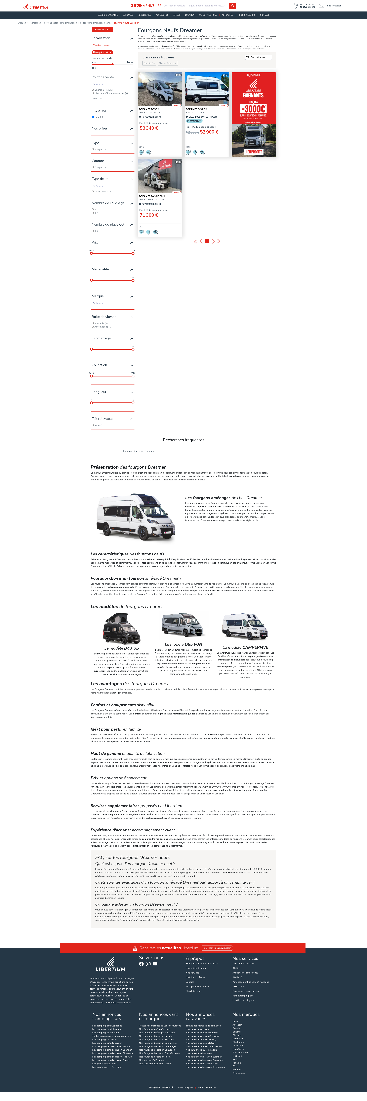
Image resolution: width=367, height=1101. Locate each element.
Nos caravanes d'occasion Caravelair (204, 1060)
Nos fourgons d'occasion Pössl (154, 1057)
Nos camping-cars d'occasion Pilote (110, 1060)
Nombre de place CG (108, 224)
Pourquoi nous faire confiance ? (202, 963)
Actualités (227, 15)
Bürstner (237, 1035)
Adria (235, 1021)
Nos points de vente (196, 968)
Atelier (176, 15)
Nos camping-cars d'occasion (107, 1043)
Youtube (155, 964)
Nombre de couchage (108, 203)
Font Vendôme (240, 1052)
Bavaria (236, 1028)
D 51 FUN (197, 109)
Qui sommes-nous (208, 15)
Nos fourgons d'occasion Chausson (157, 1050)
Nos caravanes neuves (197, 1029)
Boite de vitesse (104, 316)
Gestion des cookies (207, 1087)
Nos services (144, 15)
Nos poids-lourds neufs (104, 1064)
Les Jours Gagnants (108, 15)
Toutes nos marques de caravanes (203, 1026)
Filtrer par (99, 110)
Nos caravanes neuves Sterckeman (204, 1046)
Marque (98, 296)
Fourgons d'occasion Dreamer (138, 451)
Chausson (238, 1045)
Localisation (101, 38)
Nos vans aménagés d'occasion (155, 1064)
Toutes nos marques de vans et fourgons (160, 1026)
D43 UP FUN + (153, 196)
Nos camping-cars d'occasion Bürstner (112, 1050)
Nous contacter (333, 5)
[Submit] (232, 6)
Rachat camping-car (243, 995)
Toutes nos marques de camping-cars (111, 1036)
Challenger (238, 1042)
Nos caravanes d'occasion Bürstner (204, 1057)
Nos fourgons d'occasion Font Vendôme (159, 1053)
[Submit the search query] (93, 84)
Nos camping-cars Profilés (105, 1033)
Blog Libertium (193, 991)
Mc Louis (237, 1056)
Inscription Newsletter (197, 986)
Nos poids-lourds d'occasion (106, 1067)
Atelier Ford (239, 977)
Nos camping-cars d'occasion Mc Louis (112, 1057)
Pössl (235, 1066)
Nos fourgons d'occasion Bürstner (156, 1039)
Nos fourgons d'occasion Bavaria (155, 1036)
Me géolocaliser (103, 52)
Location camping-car (243, 1000)
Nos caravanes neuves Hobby (201, 1039)
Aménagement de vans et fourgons (251, 982)
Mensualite (100, 269)
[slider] (91, 253)
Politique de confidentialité (161, 1087)
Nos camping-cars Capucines (107, 1026)
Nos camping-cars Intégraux (106, 1029)
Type (95, 143)
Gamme (98, 161)
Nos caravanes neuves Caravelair (203, 1036)
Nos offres (100, 128)
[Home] (36, 6)
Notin (235, 1059)
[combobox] (199, 6)
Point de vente (103, 77)
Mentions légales (185, 1087)
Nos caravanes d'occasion (199, 1053)
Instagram (148, 964)
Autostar (237, 1025)
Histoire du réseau (195, 977)
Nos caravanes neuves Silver (200, 1043)
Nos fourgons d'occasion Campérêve (158, 1043)
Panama (237, 1063)
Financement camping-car (246, 991)
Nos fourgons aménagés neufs (154, 1029)
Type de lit (100, 178)
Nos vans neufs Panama (151, 1060)
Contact (264, 15)
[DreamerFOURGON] (160, 89)
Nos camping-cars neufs (104, 1039)
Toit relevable (102, 418)
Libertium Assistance (243, 963)
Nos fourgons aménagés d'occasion (157, 1033)
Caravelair (238, 1039)
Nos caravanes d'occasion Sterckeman (205, 1067)
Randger (237, 1070)
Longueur (99, 392)
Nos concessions (246, 15)
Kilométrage (101, 338)
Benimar (237, 1032)
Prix (95, 242)
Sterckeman (239, 1073)
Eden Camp (238, 1049)
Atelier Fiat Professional (245, 972)
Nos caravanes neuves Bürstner (202, 1033)
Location (190, 15)
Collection (99, 365)
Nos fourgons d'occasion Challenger (157, 1046)
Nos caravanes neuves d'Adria (201, 1050)
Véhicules (128, 15)
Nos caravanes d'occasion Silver (202, 1064)
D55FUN (149, 109)
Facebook (141, 964)
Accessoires (162, 15)
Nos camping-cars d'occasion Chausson (112, 1053)
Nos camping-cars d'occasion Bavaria (111, 1046)
